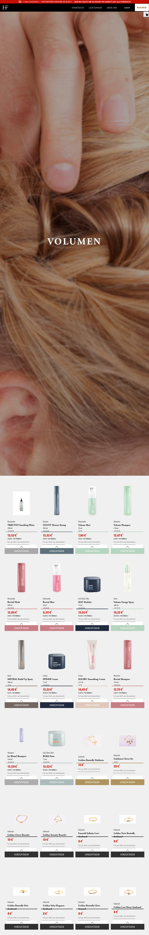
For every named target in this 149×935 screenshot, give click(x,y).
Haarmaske (11, 521)
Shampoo (117, 521)
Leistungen (95, 7)
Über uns (112, 7)
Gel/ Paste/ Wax (83, 598)
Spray (115, 598)
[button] (146, 14)
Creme (45, 675)
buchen (142, 7)
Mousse (45, 521)
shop (127, 7)
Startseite (78, 7)
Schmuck (81, 756)
